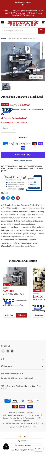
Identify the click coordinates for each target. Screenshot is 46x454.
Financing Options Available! (15, 118)
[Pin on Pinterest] (18, 198)
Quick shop (9, 315)
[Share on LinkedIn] (13, 198)
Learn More (19, 305)
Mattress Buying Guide (22, 421)
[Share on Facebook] (3, 198)
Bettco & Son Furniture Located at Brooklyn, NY (18, 423)
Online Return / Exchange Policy (14, 415)
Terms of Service (34, 415)
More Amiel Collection (23, 261)
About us (12, 412)
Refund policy (30, 418)
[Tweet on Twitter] (8, 198)
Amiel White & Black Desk (13, 294)
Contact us (30, 412)
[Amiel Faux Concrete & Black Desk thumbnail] (6, 86)
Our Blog (41, 423)
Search (5, 418)
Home (3, 38)
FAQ (39, 418)
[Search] (41, 31)
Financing (21, 412)
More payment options (23, 161)
